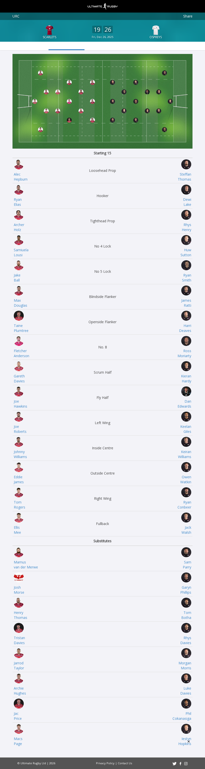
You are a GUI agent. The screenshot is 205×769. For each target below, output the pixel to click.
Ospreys (156, 37)
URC (16, 16)
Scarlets (49, 37)
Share (187, 16)
